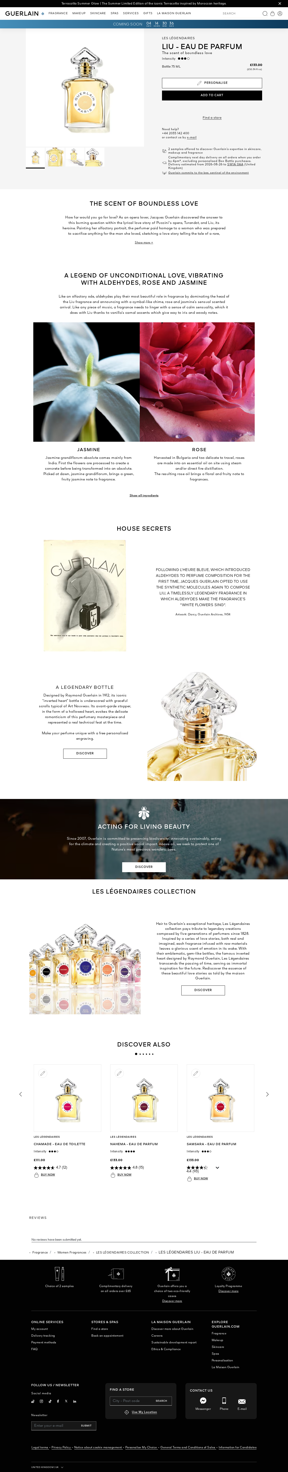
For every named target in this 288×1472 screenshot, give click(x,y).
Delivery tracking (43, 1335)
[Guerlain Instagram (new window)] (41, 1401)
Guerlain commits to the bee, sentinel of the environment (208, 173)
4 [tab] (146, 1053)
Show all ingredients (144, 495)
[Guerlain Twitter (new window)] (66, 1401)
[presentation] (136, 1054)
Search (161, 1401)
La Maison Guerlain (225, 1367)
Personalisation (222, 1360)
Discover (85, 753)
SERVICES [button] (131, 13)
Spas (215, 1353)
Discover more (172, 1301)
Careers (157, 1335)
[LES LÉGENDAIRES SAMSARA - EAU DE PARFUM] (220, 1098)
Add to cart (212, 95)
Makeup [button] (79, 13)
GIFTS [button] (148, 13)
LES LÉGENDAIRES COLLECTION (122, 1252)
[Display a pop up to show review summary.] (217, 1169)
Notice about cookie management (98, 1447)
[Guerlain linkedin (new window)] (74, 1401)
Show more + (144, 242)
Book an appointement (107, 1335)
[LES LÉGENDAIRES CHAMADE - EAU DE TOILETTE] (67, 1098)
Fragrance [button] (58, 13)
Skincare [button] (98, 13)
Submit (86, 1426)
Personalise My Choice (141, 1447)
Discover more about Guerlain (172, 1329)
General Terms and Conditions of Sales (187, 1447)
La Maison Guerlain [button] (174, 13)
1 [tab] (136, 1054)
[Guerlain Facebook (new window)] (58, 1401)
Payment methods (43, 1342)
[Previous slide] (20, 1094)
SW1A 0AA (235, 164)
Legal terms (40, 1447)
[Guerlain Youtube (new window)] (32, 1401)
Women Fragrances (72, 1252)
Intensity (170, 58)
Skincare (218, 1347)
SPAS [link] (115, 13)
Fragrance (40, 1252)
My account (39, 1329)
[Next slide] (268, 1094)
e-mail (192, 137)
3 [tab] (143, 1053)
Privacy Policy (61, 1447)
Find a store (212, 117)
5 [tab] (149, 1053)
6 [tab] (152, 1053)
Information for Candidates (237, 1447)
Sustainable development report (173, 1342)
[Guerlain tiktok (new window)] (50, 1401)
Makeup (217, 1340)
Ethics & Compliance (166, 1349)
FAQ (34, 1349)
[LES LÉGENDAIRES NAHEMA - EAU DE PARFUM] (144, 1098)
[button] (280, 3)
